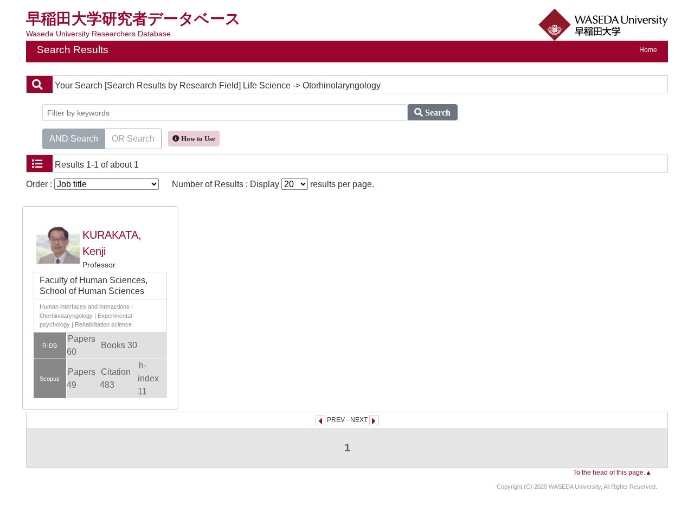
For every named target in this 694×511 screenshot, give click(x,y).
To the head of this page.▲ (612, 472)
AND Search (73, 138)
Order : (40, 184)
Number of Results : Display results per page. (273, 184)
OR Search (133, 138)
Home (648, 50)
